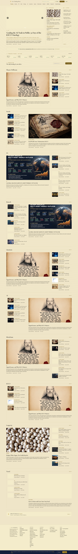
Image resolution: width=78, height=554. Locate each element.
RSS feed (21, 534)
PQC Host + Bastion (63, 535)
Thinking (31, 538)
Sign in (67, 1)
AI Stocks (31, 528)
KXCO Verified (62, 531)
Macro (31, 541)
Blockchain (32, 531)
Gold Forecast (32, 532)
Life (30, 546)
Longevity (31, 543)
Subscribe (69, 63)
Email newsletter (53, 531)
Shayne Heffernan (9, 44)
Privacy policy (42, 534)
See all (65, 44)
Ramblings (31, 545)
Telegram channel (54, 530)
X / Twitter (52, 528)
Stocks (31, 539)
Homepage (22, 528)
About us (41, 528)
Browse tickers (22, 532)
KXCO (31, 542)
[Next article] (42, 18)
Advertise (41, 531)
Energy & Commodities (34, 535)
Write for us (62, 1)
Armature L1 (62, 536)
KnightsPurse (62, 533)
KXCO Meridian (62, 532)
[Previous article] (8, 18)
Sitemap (21, 535)
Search (21, 531)
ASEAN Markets (32, 534)
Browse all (70, 53)
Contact (41, 532)
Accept (64, 552)
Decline (59, 552)
